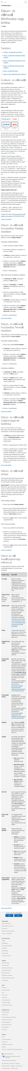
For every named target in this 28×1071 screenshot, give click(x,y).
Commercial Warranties (6, 955)
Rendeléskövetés (5, 950)
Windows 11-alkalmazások (7, 933)
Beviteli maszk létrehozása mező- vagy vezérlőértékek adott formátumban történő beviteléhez (18, 622)
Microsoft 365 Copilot (6, 1002)
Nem (18, 915)
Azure (3, 992)
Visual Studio (4, 1029)
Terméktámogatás (6, 5)
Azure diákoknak (5, 980)
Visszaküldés (4, 948)
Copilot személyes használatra (7, 926)
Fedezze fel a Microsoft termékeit (8, 931)
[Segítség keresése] (5, 2)
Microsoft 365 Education (6, 970)
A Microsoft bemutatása (6, 1039)
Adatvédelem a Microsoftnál (7, 1044)
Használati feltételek (6, 1065)
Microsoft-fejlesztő (5, 1012)
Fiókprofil (3, 940)
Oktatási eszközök (5, 965)
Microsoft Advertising (6, 1000)
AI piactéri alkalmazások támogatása (9, 1017)
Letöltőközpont (4, 943)
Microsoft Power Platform (6, 1024)
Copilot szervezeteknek (6, 923)
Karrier (3, 1036)
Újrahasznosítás (5, 953)
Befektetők (4, 1046)
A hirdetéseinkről (19, 1065)
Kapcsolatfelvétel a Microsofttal (8, 1063)
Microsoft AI (4, 987)
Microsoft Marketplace (6, 1022)
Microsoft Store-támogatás (7, 945)
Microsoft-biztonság (5, 990)
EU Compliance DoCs (6, 1068)
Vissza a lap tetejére (6, 219)
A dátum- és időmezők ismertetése (12, 52)
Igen (9, 915)
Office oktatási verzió (6, 972)
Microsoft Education (5, 962)
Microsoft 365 (4, 928)
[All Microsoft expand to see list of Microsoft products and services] (2, 2)
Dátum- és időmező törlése (10, 71)
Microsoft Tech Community (7, 1019)
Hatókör (4, 26)
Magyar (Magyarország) (8, 1053)
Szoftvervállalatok (5, 1027)
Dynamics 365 (4, 995)
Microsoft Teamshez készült (7, 1005)
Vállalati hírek (4, 1041)
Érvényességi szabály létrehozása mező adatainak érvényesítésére (18, 687)
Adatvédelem (17, 1063)
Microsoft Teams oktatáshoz (7, 967)
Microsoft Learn (5, 1014)
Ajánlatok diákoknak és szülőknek (8, 977)
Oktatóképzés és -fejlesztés (7, 975)
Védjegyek (13, 1065)
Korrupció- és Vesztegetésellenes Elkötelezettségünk (12, 1049)
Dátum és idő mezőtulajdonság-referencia (14, 74)
